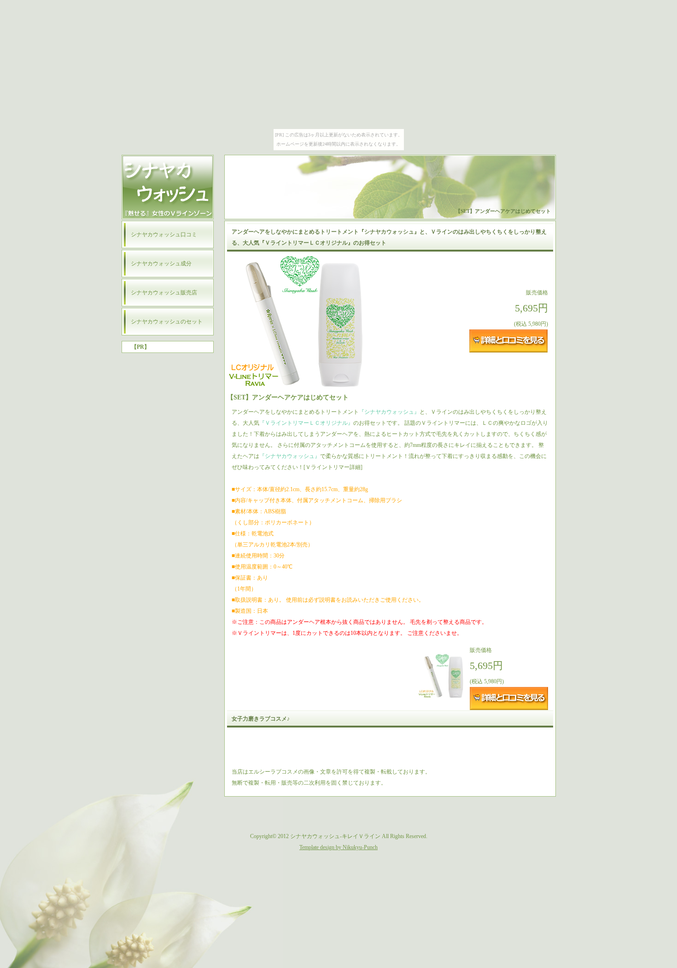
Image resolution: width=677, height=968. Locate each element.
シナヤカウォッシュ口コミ (164, 234)
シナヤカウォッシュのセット (167, 321)
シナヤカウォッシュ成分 (161, 263)
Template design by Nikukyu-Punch (338, 847)
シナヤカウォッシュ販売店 (164, 292)
